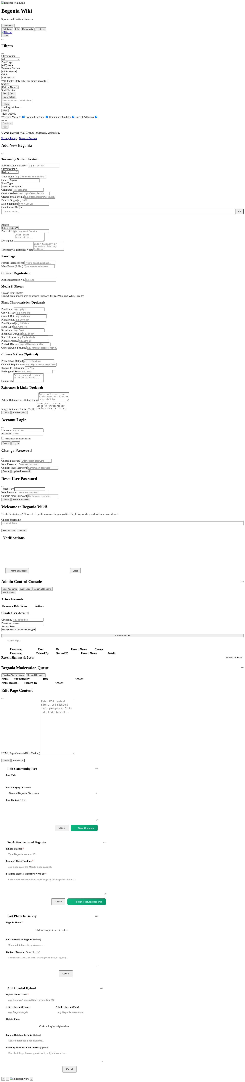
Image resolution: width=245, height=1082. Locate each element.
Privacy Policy (9, 138)
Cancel (6, 412)
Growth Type (8, 312)
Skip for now (9, 530)
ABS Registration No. (13, 279)
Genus (4, 180)
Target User (7, 488)
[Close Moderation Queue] (242, 667)
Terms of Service (28, 138)
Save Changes (86, 828)
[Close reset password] (2, 486)
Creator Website (9, 193)
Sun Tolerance (8, 337)
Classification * (9, 168)
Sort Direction (8, 90)
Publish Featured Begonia (88, 901)
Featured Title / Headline (19, 861)
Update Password (21, 471)
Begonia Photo (14, 922)
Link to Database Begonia (23, 939)
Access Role (7, 626)
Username (6, 430)
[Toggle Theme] (2, 39)
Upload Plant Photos (12, 293)
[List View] (6, 120)
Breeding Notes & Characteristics (27, 1047)
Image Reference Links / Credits (18, 409)
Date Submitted (9, 203)
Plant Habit (7, 309)
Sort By (5, 84)
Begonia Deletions (42, 589)
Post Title (11, 775)
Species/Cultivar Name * (14, 165)
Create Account (122, 635)
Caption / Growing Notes (23, 952)
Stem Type (7, 326)
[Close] (3, 546)
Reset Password (20, 499)
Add (239, 211)
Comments (7, 381)
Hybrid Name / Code (17, 994)
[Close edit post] (96, 768)
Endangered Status (11, 371)
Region (5, 224)
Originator (6, 189)
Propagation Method (12, 361)
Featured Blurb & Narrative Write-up (26, 874)
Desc (12, 93)
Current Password (10, 460)
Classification (8, 56)
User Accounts (10, 589)
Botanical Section (10, 68)
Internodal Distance (11, 333)
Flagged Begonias (35, 675)
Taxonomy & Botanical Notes (17, 249)
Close (75, 571)
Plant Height (7, 319)
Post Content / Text (16, 800)
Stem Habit (7, 330)
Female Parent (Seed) (12, 262)
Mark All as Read (234, 657)
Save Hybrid (92, 1069)
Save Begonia (19, 412)
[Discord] (6, 32)
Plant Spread (8, 323)
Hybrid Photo (13, 1019)
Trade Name (7, 176)
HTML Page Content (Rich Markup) (20, 753)
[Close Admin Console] (242, 581)
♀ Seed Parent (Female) (18, 1007)
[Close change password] (2, 458)
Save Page (18, 760)
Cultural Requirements (13, 364)
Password (6, 433)
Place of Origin (9, 231)
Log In (16, 443)
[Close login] (2, 427)
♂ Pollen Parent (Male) (67, 1007)
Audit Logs (25, 589)
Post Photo (88, 973)
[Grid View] (2, 120)
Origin (4, 74)
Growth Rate (8, 316)
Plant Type (7, 62)
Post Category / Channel (18, 787)
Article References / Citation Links (19, 400)
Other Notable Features (13, 347)
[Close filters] (2, 53)
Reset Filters (9, 97)
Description (7, 240)
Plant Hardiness (9, 340)
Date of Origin (9, 200)
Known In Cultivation (12, 368)
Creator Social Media (12, 196)
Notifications (9, 592)
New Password (9, 464)
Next (5, 127)
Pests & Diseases (10, 344)
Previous (7, 123)
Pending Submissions (13, 675)
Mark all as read (18, 571)
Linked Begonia (15, 849)
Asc (4, 93)
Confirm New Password (14, 467)
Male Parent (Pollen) (12, 266)
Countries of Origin (11, 207)
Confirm (22, 530)
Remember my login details (18, 438)
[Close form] (2, 153)
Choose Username (11, 519)
